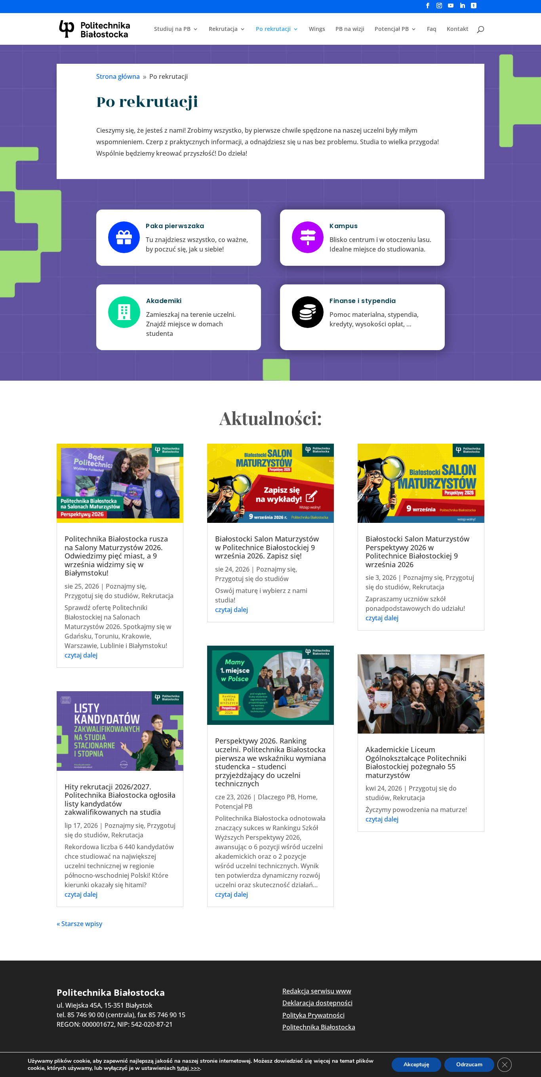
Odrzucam (469, 1064)
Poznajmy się (125, 586)
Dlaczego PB (276, 797)
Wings (317, 29)
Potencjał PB (392, 29)
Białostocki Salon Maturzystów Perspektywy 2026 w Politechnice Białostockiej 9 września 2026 (417, 551)
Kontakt (458, 29)
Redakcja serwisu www (316, 991)
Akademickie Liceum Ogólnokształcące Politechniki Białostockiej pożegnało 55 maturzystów (416, 762)
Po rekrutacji (273, 29)
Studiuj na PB (172, 29)
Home (307, 797)
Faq (431, 29)
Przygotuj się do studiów (101, 595)
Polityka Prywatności (313, 1015)
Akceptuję (416, 1064)
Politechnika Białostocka (318, 1027)
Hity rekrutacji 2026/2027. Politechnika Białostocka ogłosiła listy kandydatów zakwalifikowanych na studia (120, 799)
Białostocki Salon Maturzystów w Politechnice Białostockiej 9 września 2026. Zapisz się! (267, 547)
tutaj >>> (188, 1068)
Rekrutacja (223, 29)
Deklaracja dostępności (317, 1003)
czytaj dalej (81, 655)
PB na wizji (349, 29)
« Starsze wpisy (79, 923)
